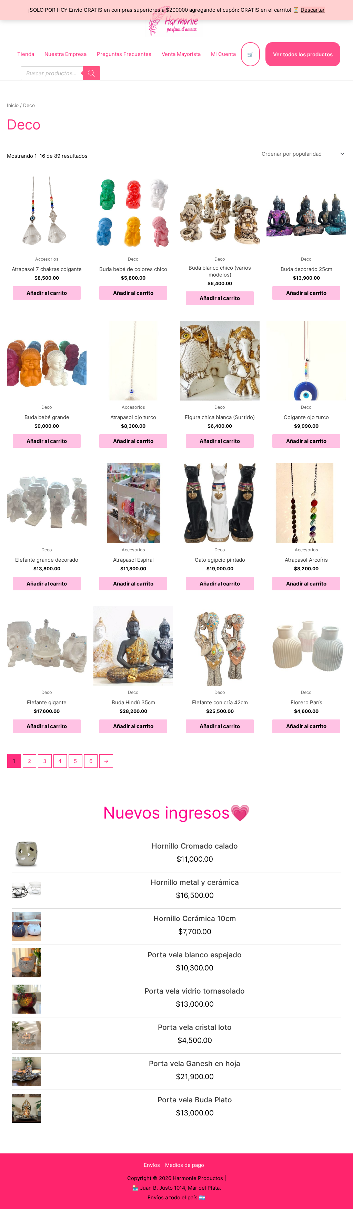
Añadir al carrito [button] (47, 293)
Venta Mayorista (181, 54)
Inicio (13, 105)
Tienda (25, 54)
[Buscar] (91, 73)
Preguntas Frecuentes (124, 54)
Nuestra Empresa (65, 54)
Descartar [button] (313, 10)
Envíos (152, 1165)
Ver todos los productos (303, 54)
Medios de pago (184, 1165)
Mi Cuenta (223, 54)
